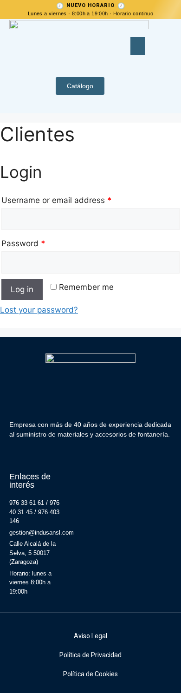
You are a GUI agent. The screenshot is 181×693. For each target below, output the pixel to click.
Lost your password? (39, 309)
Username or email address (56, 200)
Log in (22, 289)
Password (23, 243)
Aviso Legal (90, 636)
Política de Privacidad (90, 655)
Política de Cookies (90, 674)
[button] (137, 46)
